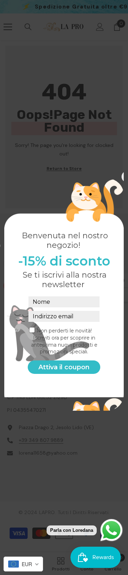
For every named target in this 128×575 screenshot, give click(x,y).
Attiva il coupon (64, 367)
